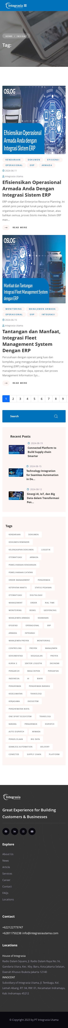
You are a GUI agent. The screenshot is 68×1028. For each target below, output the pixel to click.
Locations (8, 899)
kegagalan (37, 656)
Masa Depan (33, 671)
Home (9, 36)
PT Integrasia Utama (46, 1020)
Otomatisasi (15, 557)
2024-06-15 (11, 319)
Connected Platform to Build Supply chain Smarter (42, 452)
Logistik (45, 549)
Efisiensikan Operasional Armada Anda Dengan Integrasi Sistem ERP (31, 188)
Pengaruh (14, 671)
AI (28, 678)
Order (33, 602)
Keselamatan (15, 693)
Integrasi (30, 633)
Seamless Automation (20, 746)
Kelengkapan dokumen (21, 549)
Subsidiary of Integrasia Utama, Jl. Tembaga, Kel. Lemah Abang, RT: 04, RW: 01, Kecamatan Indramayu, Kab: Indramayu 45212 (33, 988)
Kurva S (13, 663)
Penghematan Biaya (19, 709)
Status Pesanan (43, 587)
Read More (20, 227)
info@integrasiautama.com (40, 933)
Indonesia (14, 678)
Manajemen (51, 648)
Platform (54, 754)
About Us (7, 854)
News (5, 860)
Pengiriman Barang (39, 686)
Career (6, 880)
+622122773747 (12, 927)
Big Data (35, 739)
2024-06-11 (11, 170)
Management (15, 602)
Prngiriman (31, 724)
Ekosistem (33, 701)
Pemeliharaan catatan (21, 572)
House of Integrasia (14, 956)
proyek (54, 656)
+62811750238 (11, 933)
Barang (13, 724)
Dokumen (33, 534)
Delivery (44, 746)
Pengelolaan (16, 739)
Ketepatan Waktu (18, 587)
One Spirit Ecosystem (20, 716)
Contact (7, 886)
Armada (34, 557)
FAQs (5, 893)
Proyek (33, 648)
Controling (15, 648)
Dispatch (50, 724)
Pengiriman (44, 580)
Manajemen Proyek (19, 640)
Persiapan (53, 671)
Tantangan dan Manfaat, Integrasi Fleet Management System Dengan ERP (31, 341)
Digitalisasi (36, 595)
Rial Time (50, 602)
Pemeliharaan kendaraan (22, 565)
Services (7, 873)
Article (6, 867)
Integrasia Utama (13, 176)
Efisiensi (13, 625)
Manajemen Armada (19, 618)
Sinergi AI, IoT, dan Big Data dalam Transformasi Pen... (43, 498)
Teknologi (36, 693)
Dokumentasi (16, 656)
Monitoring (15, 610)
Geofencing (50, 610)
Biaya (40, 678)
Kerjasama (14, 701)
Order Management (19, 580)
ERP (49, 625)
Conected (14, 754)
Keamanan (43, 618)
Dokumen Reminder (19, 542)
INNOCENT (8, 977)
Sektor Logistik (33, 663)
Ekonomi (54, 663)
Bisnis (33, 610)
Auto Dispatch (16, 731)
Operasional (32, 625)
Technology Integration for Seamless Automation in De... (42, 475)
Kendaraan (15, 534)
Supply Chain (34, 754)
